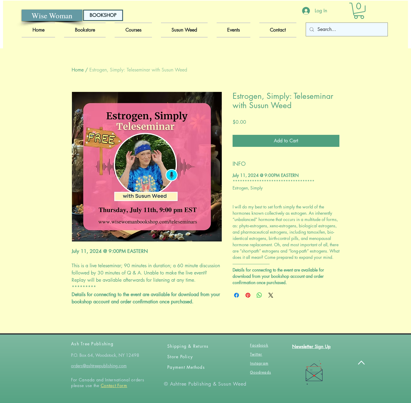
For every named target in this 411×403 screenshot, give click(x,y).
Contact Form (114, 385)
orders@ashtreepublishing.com (99, 365)
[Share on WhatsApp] (259, 295)
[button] (359, 11)
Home (78, 70)
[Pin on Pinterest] (248, 295)
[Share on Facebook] (236, 295)
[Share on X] (270, 295)
